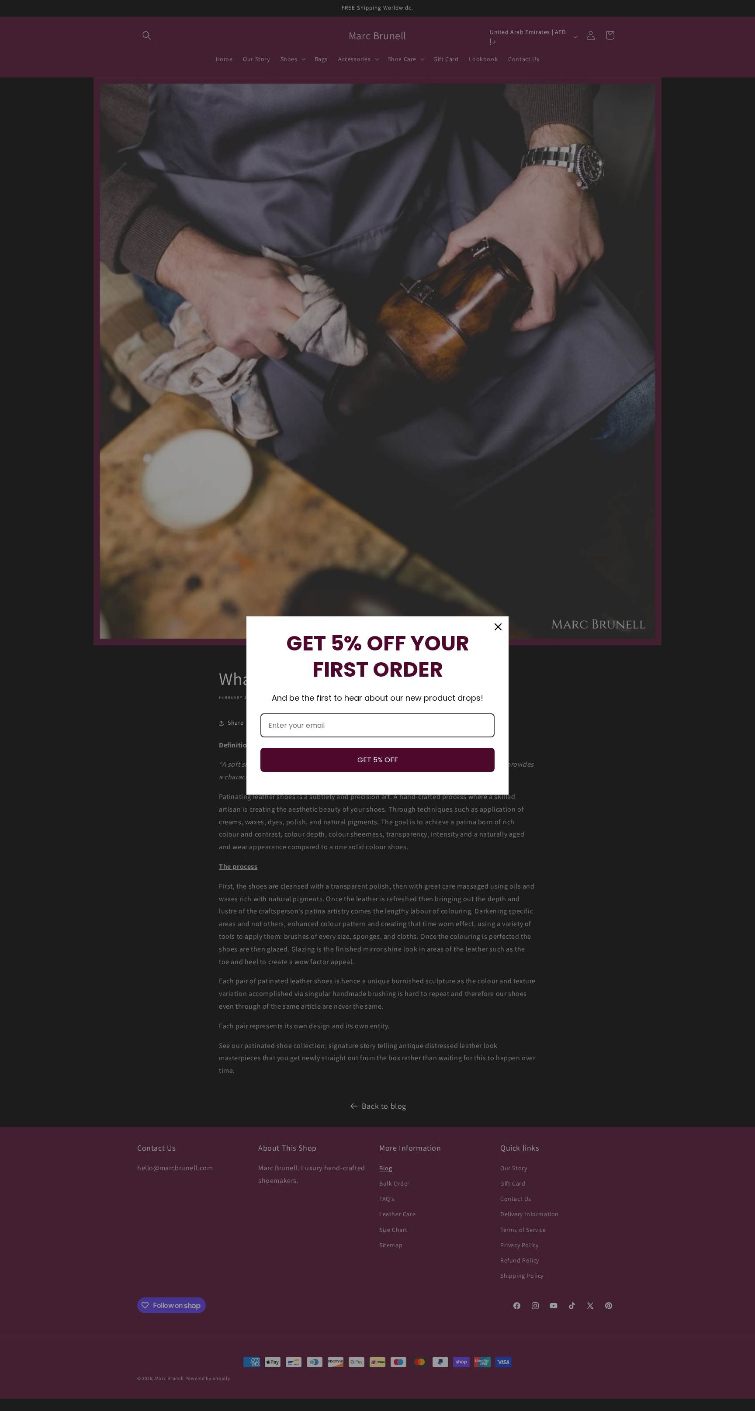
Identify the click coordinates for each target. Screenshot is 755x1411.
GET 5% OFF (377, 760)
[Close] (498, 626)
